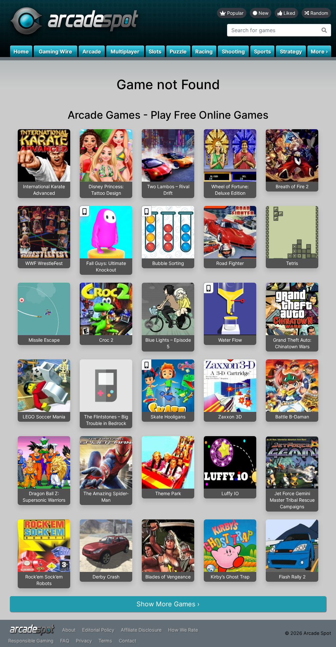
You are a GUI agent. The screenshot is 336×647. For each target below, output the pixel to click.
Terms (105, 640)
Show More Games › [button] (168, 604)
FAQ (64, 640)
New (262, 13)
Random (318, 13)
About (68, 630)
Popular (234, 13)
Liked (288, 13)
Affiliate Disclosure (141, 630)
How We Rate (183, 630)
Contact (127, 640)
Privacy (84, 640)
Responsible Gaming (30, 640)
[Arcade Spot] (84, 23)
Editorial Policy (98, 630)
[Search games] (324, 30)
